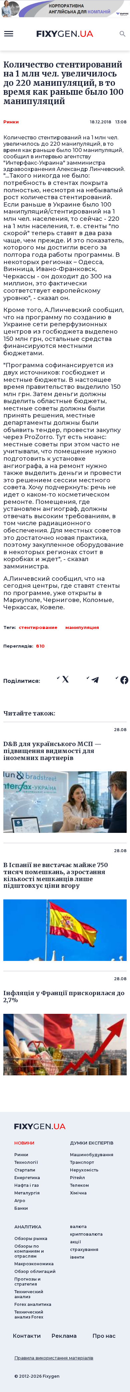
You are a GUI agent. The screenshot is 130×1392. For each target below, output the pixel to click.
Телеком (79, 1185)
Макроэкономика (34, 1263)
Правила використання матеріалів (53, 1357)
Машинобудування (91, 1154)
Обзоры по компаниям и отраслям (29, 1251)
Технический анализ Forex (28, 1314)
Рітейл (77, 1177)
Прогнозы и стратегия (27, 1282)
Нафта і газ (26, 1185)
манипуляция (82, 627)
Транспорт (82, 1162)
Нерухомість (84, 1169)
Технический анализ (28, 1294)
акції (75, 1241)
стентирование (38, 627)
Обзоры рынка (30, 1238)
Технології (26, 1162)
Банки (21, 1208)
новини (24, 1143)
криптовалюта (86, 1234)
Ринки (11, 121)
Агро (19, 1200)
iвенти (77, 1257)
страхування (84, 1249)
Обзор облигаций (35, 1271)
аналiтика (27, 1226)
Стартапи (24, 1169)
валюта (78, 1226)
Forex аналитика (32, 1304)
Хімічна (78, 1192)
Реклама (64, 1336)
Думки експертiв (91, 1143)
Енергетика (27, 1177)
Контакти (27, 1336)
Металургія (27, 1192)
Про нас (104, 1336)
